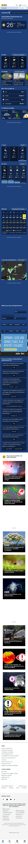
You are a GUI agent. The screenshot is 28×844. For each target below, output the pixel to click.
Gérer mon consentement (8, 758)
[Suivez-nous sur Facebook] (3, 799)
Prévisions (21, 8)
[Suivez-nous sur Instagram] (7, 799)
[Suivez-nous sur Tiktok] (14, 799)
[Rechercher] (16, 5)
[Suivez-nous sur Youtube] (11, 799)
